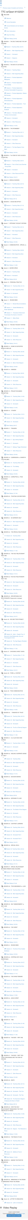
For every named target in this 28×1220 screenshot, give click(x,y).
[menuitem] (1, 3)
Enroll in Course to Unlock (14, 1215)
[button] (1, 1)
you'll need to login (20, 1213)
